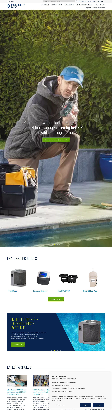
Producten (45, 4)
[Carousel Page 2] (54, 244)
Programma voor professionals (95, 8)
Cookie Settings (60, 405)
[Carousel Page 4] (59, 244)
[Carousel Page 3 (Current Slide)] (57, 244)
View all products (56, 299)
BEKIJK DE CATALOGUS (56, 140)
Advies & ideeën (56, 4)
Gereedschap (69, 4)
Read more (11, 268)
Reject (86, 405)
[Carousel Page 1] (52, 244)
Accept (98, 405)
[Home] (15, 6)
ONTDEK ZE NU (18, 344)
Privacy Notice (68, 398)
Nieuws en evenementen (85, 4)
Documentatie (100, 4)
